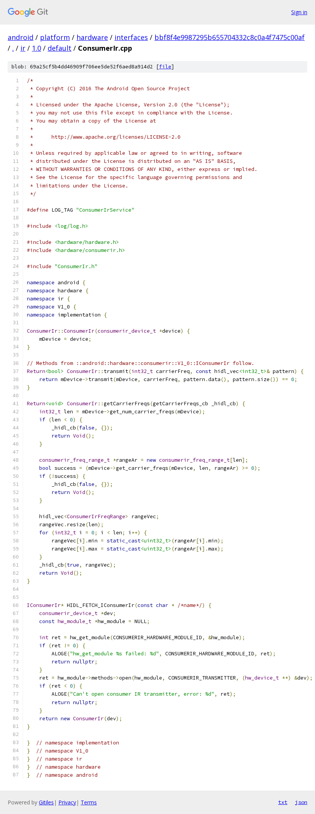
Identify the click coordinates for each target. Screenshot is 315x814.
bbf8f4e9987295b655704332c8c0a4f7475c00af (229, 37)
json (301, 802)
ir (22, 48)
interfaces (131, 37)
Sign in (299, 12)
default (59, 48)
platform (55, 37)
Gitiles (46, 802)
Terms (89, 802)
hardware (92, 37)
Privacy (67, 802)
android (20, 37)
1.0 (36, 48)
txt (282, 802)
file (165, 66)
